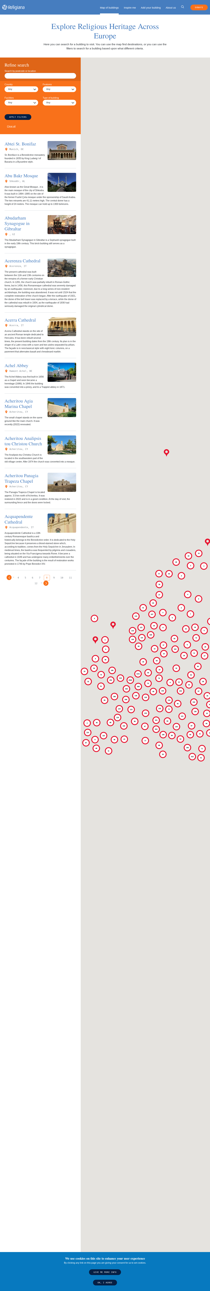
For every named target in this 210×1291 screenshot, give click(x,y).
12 (36, 583)
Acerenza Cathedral (22, 260)
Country (9, 84)
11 (70, 577)
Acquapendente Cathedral (19, 519)
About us (171, 7)
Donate (199, 7)
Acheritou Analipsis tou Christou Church (23, 441)
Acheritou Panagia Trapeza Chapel (21, 478)
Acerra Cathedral (20, 320)
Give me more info (105, 1272)
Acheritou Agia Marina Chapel (19, 403)
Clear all (11, 126)
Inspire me (130, 7)
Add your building (151, 7)
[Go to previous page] (9, 577)
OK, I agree (105, 1282)
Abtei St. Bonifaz (20, 144)
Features (47, 84)
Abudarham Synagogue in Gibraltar (17, 223)
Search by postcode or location (20, 71)
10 (61, 577)
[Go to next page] (46, 583)
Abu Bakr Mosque (21, 175)
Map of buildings (109, 7)
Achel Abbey (16, 365)
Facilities (9, 98)
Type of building (51, 98)
